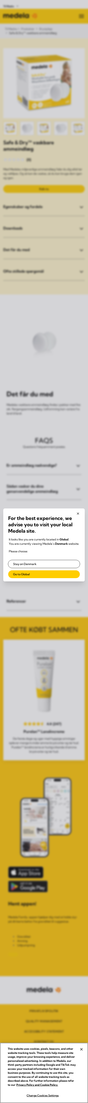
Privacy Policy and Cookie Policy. (37, 1084)
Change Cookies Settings (43, 1095)
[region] (44, 1073)
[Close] (81, 1049)
